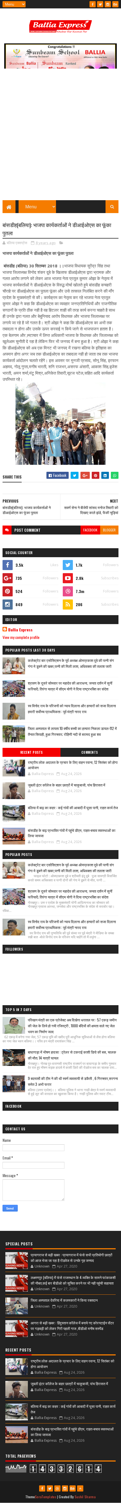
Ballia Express (20, 630)
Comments (89, 752)
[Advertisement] (60, 137)
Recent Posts (31, 752)
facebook (90, 530)
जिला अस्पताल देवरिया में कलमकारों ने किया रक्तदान (64, 1300)
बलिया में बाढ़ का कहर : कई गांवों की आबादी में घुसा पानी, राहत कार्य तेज (73, 807)
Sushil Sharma (85, 1496)
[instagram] (108, 4)
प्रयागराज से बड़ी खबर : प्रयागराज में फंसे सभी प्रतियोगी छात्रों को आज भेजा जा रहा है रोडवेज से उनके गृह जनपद (71, 1257)
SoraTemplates (45, 1496)
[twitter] (100, 4)
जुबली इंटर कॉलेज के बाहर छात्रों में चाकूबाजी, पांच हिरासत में (66, 785)
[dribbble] (57, 1488)
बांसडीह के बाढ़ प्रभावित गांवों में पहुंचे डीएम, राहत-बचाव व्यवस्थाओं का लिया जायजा (71, 833)
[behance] (115, 4)
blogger (109, 530)
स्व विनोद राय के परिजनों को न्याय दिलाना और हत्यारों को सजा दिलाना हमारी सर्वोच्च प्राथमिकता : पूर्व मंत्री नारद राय (72, 708)
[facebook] (92, 4)
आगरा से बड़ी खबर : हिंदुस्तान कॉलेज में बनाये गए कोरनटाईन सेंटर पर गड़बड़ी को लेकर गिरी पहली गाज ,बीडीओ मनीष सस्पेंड (72, 1325)
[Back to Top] (80, 1488)
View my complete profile (21, 637)
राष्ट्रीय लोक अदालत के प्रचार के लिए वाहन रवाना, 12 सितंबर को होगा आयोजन (73, 765)
